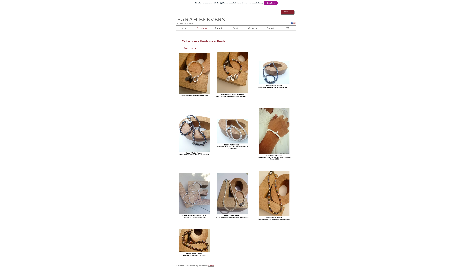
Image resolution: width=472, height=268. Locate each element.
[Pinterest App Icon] (294, 23)
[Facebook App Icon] (292, 23)
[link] (286, 11)
